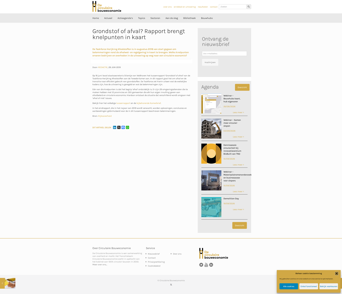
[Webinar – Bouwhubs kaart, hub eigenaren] (211, 113)
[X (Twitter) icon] (171, 284)
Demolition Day (231, 198)
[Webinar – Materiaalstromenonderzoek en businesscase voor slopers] (211, 189)
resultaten (203, 6)
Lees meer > (238, 112)
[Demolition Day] (211, 216)
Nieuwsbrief (154, 254)
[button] (336, 273)
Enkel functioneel (309, 286)
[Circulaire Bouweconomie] (106, 11)
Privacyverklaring (156, 262)
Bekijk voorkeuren (328, 286)
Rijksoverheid (105, 116)
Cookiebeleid (154, 266)
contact (213, 6)
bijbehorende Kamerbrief (149, 103)
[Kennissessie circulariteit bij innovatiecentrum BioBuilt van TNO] (211, 163)
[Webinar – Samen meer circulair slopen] (211, 138)
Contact (152, 258)
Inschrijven (210, 62)
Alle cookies (288, 286)
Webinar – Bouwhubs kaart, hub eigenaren (232, 98)
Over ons (177, 254)
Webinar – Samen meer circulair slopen (232, 123)
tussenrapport (123, 103)
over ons (167, 6)
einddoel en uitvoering (185, 6)
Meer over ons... (99, 264)
